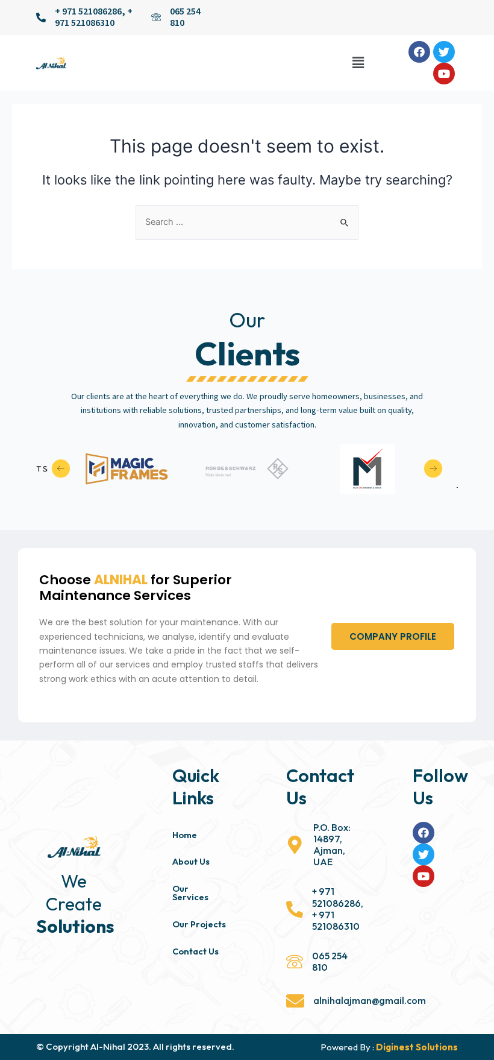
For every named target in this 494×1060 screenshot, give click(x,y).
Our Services (190, 893)
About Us (191, 861)
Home (184, 835)
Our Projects (199, 924)
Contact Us (195, 951)
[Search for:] (247, 221)
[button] (392, 636)
